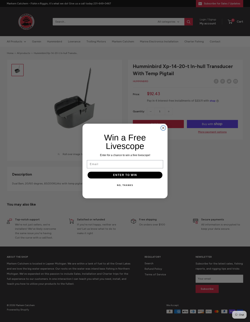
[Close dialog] (163, 127)
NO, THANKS (125, 185)
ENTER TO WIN (125, 175)
